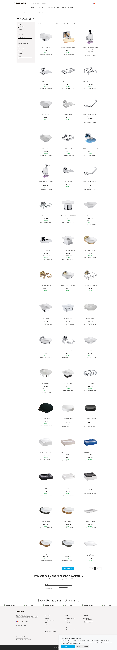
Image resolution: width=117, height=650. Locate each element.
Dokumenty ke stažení (70, 618)
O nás (38, 7)
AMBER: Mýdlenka (46, 554)
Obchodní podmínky (50, 620)
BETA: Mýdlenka (46, 47)
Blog (71, 7)
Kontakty (59, 7)
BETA (21, 53)
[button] (102, 3)
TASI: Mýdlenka (45, 383)
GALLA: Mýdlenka (46, 418)
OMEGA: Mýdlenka (45, 148)
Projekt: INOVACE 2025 (70, 627)
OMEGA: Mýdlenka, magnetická (90, 148)
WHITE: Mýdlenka (90, 318)
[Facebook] (16, 625)
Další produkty (68, 568)
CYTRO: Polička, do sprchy (68, 81)
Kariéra (64, 7)
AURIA (21, 51)
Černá (21, 34)
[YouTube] (25, 625)
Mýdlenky (41, 12)
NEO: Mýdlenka (45, 114)
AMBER (21, 48)
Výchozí (39, 23)
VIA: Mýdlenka (45, 318)
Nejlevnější (55, 23)
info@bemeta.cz (88, 622)
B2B (68, 7)
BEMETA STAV (68, 625)
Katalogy (53, 7)
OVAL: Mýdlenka (90, 215)
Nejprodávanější (71, 23)
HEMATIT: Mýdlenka (45, 521)
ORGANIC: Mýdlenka (90, 521)
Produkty (32, 7)
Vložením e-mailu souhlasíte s (56, 588)
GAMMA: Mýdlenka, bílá (45, 452)
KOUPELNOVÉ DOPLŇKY (31, 12)
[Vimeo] (22, 625)
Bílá (20, 29)
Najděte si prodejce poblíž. (22, 638)
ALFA (21, 45)
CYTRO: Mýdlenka (90, 383)
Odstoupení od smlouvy (51, 622)
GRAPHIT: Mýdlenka (68, 554)
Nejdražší (62, 23)
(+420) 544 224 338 (88, 621)
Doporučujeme (46, 23)
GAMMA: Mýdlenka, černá (90, 487)
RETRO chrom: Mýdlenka (46, 351)
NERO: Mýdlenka (68, 383)
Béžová (21, 26)
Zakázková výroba (45, 7)
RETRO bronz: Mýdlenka (90, 250)
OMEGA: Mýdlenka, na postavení (68, 215)
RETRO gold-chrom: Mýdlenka (68, 285)
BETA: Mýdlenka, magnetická (68, 47)
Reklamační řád (48, 625)
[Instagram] (19, 625)
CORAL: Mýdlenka (68, 521)
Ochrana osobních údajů (51, 627)
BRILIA (21, 56)
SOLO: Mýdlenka (68, 318)
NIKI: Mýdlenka (90, 351)
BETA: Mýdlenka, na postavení (68, 250)
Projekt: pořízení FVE (70, 629)
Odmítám (71, 646)
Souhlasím (64, 646)
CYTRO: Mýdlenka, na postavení (90, 81)
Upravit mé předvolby (82, 646)
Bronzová (22, 32)
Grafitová (22, 37)
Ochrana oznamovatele (50, 629)
